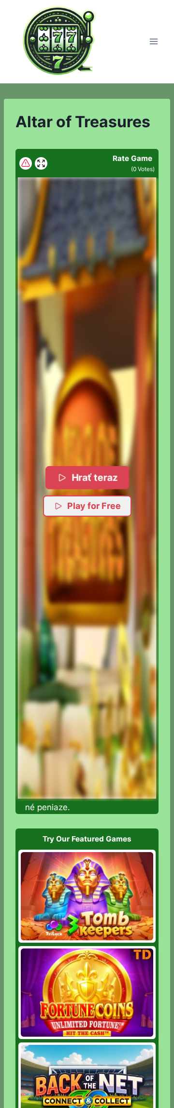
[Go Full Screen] (41, 163)
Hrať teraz (94, 476)
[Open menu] (153, 41)
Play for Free (94, 506)
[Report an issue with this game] (25, 163)
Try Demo (87, 896)
